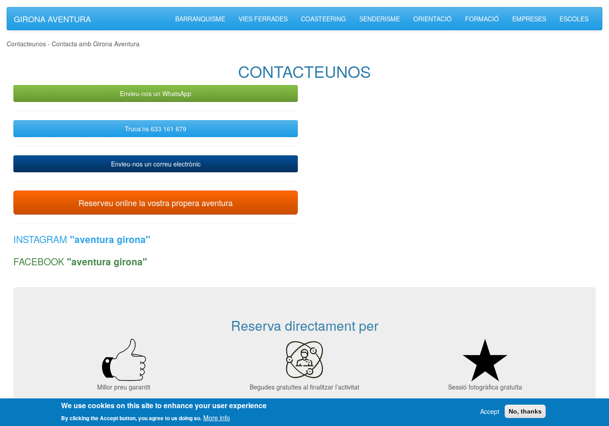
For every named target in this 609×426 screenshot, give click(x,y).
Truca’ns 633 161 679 (155, 128)
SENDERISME (379, 18)
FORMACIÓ (482, 18)
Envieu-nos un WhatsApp (155, 93)
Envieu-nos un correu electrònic (156, 163)
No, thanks (525, 411)
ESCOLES (574, 18)
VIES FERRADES (263, 18)
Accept (489, 411)
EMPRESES (529, 18)
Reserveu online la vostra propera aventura (155, 202)
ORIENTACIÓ (432, 18)
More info (216, 417)
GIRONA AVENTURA (52, 18)
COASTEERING (323, 18)
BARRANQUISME (200, 18)
